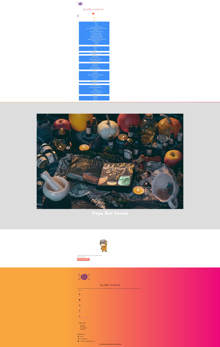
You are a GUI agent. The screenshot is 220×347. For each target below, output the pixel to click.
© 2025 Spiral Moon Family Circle (110, 344)
